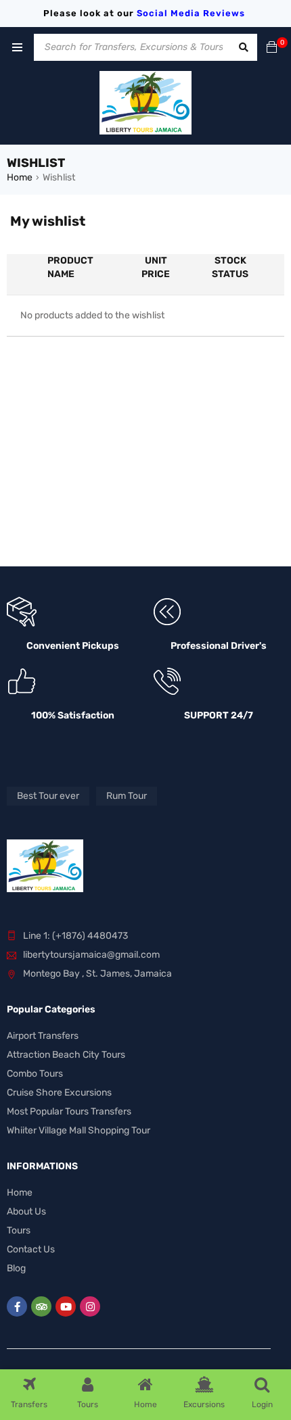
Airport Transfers (43, 1036)
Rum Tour (126, 796)
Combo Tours (35, 1073)
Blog (16, 1268)
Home (19, 177)
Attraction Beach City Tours (66, 1054)
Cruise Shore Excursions (59, 1092)
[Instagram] (90, 1306)
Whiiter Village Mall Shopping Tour (78, 1130)
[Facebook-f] (17, 1306)
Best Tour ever (48, 796)
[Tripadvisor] (41, 1306)
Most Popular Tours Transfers (69, 1111)
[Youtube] (65, 1306)
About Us (26, 1211)
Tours (18, 1230)
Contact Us (31, 1249)
